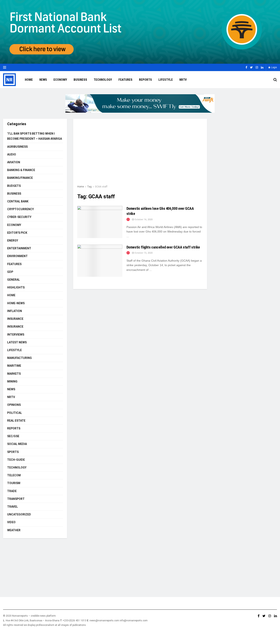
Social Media (17, 444)
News (43, 80)
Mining (12, 381)
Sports (13, 452)
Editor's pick (17, 232)
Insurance (15, 318)
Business (80, 80)
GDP (10, 271)
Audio (11, 154)
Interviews (15, 334)
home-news (16, 303)
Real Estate (16, 420)
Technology (103, 80)
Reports (145, 80)
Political (14, 412)
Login (274, 67)
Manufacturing (19, 358)
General (13, 279)
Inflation (14, 311)
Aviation (13, 162)
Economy (60, 80)
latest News (17, 342)
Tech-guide (16, 459)
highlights (16, 287)
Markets (14, 373)
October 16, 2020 (143, 219)
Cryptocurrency (20, 209)
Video (11, 522)
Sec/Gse (13, 436)
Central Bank (17, 201)
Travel (12, 506)
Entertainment (19, 248)
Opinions (14, 404)
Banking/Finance (20, 177)
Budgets (14, 185)
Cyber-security (19, 217)
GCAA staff (101, 186)
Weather (13, 530)
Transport (16, 498)
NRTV (183, 80)
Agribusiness (17, 146)
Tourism (13, 483)
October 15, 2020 (143, 253)
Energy (12, 240)
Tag (89, 186)
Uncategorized (19, 514)
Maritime (14, 365)
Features (125, 80)
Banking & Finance (21, 170)
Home (29, 80)
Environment (17, 256)
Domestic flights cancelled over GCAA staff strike (163, 247)
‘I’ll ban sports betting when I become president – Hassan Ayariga (34, 136)
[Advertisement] (140, 153)
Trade (12, 491)
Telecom (14, 475)
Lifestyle (165, 80)
